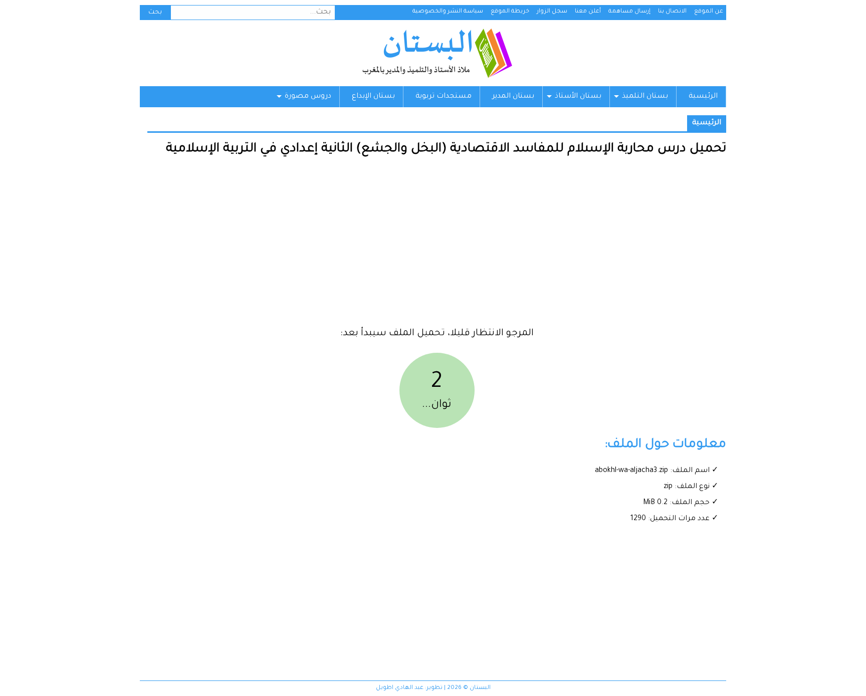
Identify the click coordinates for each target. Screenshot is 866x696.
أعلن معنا (588, 12)
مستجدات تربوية (443, 97)
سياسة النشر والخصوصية (447, 12)
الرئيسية (703, 97)
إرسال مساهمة (629, 12)
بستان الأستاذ (578, 97)
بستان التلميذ (645, 97)
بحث (155, 12)
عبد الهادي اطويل (399, 688)
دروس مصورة (308, 97)
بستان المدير (513, 97)
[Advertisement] (436, 245)
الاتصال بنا (672, 12)
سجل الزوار (552, 12)
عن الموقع (708, 12)
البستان (436, 53)
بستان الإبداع (373, 97)
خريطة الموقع (510, 12)
